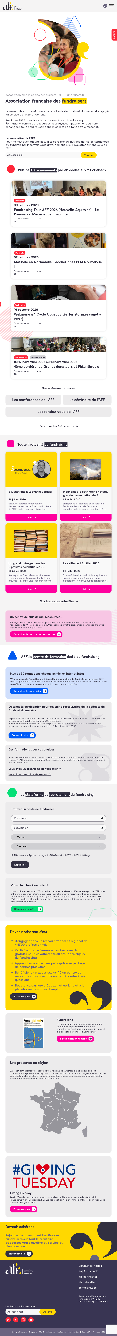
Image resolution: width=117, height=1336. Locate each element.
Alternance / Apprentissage (30, 855)
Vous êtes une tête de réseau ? (30, 774)
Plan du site (87, 1282)
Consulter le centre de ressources (34, 634)
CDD (68, 855)
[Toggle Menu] (111, 5)
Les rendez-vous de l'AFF (58, 411)
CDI (77, 855)
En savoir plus (20, 735)
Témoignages (88, 1287)
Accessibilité (99, 1332)
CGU (83, 1332)
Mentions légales (47, 1332)
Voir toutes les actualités (57, 601)
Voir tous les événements (57, 426)
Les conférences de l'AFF (33, 399)
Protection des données (68, 1332)
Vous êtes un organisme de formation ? (35, 768)
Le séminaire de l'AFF (87, 399)
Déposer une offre (25, 909)
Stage (86, 855)
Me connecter (88, 1276)
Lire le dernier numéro (73, 1038)
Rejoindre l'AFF (88, 1271)
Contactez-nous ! (90, 1265)
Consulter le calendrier (27, 691)
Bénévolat (56, 855)
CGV (88, 1332)
